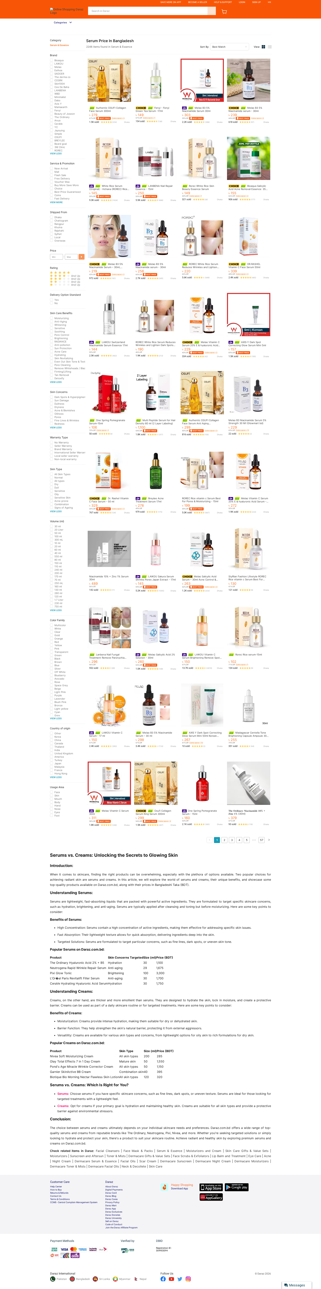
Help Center (56, 1186)
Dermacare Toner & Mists (67, 1166)
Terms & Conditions (60, 1199)
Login (242, 2)
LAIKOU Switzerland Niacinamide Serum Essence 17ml (108, 344)
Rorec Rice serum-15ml (248, 654)
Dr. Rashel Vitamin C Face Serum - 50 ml (109, 500)
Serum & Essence (59, 45)
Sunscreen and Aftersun (86, 1156)
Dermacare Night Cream (213, 1161)
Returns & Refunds (59, 1193)
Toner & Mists (116, 1156)
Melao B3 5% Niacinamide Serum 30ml (196, 109)
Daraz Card (111, 1193)
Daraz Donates (112, 1215)
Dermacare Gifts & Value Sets (149, 1156)
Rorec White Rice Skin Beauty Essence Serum (198, 187)
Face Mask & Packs (138, 1151)
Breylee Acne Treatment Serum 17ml (150, 500)
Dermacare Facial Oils (103, 1166)
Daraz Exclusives (113, 1212)
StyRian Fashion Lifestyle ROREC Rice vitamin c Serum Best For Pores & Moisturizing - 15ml (247, 579)
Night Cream (61, 1161)
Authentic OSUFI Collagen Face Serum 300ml (107, 109)
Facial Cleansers (107, 1151)
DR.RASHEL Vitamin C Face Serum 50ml (244, 266)
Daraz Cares (111, 1199)
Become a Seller (197, 2)
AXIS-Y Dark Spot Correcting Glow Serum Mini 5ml (247, 344)
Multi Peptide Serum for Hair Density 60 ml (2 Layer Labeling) (156, 422)
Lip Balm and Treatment (228, 1156)
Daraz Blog (110, 1196)
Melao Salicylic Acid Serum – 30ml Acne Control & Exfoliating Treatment (199, 579)
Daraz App (110, 1208)
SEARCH (211, 11)
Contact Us (55, 1196)
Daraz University (113, 1218)
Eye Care (254, 1156)
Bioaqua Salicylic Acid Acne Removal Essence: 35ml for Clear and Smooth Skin (248, 188)
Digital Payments (114, 1189)
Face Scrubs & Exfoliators (191, 1156)
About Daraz (111, 1186)
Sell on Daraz (112, 1221)
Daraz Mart (110, 1205)
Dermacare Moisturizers (251, 1161)
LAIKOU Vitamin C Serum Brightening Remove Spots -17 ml (201, 657)
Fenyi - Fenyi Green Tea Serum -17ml (152, 109)
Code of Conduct (113, 1224)
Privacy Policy (112, 1202)
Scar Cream (147, 1161)
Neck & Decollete (134, 1166)
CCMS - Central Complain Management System (74, 1202)
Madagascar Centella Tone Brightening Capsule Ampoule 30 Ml (247, 735)
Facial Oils (128, 1161)
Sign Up (256, 2)
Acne (267, 1156)
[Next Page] (269, 840)
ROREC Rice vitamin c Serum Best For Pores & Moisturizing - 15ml (201, 500)
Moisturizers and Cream (203, 1151)
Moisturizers (58, 1156)
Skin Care (155, 1166)
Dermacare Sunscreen (176, 1161)
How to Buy (56, 1189)
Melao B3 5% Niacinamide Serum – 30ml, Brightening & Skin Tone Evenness (109, 267)
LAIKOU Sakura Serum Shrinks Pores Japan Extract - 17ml (156, 578)
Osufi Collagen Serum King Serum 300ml (153, 812)
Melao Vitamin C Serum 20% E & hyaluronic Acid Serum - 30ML (201, 345)
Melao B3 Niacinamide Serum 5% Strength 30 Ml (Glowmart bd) (247, 422)
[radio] (51, 272)
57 (261, 840)
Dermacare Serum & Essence (96, 1161)
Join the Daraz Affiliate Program (121, 1227)
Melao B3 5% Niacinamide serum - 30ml (245, 109)
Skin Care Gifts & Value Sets (246, 1151)
